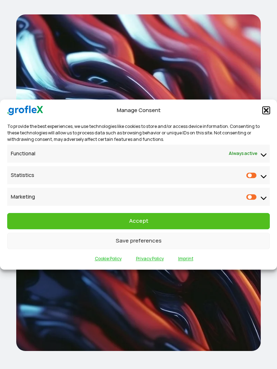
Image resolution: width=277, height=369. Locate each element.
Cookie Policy (108, 258)
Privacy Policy (150, 258)
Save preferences (139, 240)
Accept (138, 220)
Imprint (185, 258)
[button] (266, 110)
